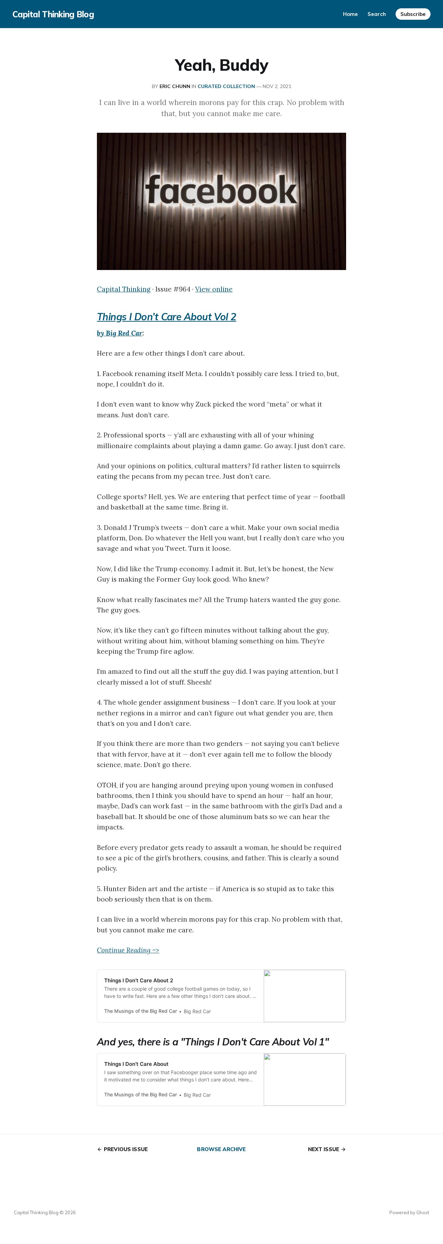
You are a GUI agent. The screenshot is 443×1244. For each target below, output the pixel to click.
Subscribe (413, 14)
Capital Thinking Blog (53, 14)
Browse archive (221, 1149)
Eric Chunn (175, 86)
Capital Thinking (124, 289)
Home (350, 14)
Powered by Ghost (409, 1212)
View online (214, 289)
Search (377, 14)
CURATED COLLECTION (226, 86)
